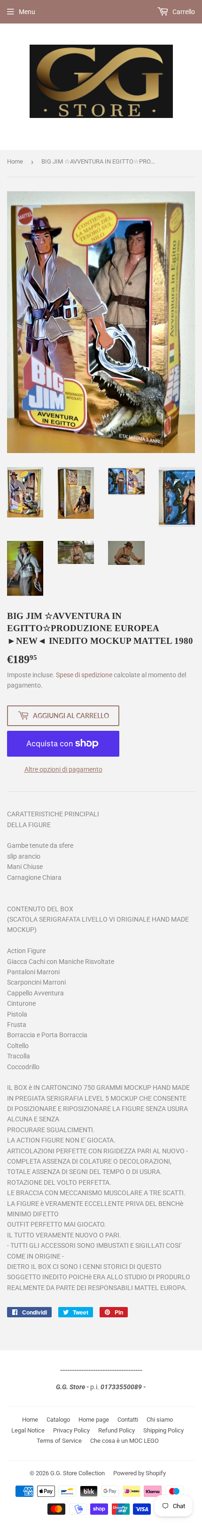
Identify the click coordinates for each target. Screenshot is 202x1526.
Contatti (127, 1419)
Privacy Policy (71, 1430)
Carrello (183, 12)
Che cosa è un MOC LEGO (124, 1440)
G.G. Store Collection (77, 1473)
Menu (27, 12)
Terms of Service (59, 1440)
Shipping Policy (163, 1430)
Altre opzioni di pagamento (63, 769)
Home (15, 161)
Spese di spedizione (84, 675)
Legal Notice (28, 1430)
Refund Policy (116, 1430)
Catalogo (58, 1419)
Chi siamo (160, 1419)
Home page (93, 1419)
